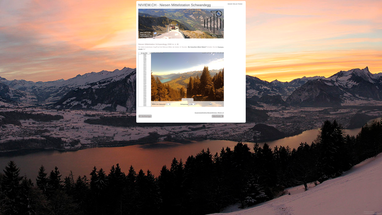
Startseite (230, 3)
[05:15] (144, 68)
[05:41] (144, 103)
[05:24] (144, 80)
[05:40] (144, 101)
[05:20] (144, 75)
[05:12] (144, 64)
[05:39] (144, 100)
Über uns (235, 3)
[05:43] (144, 105)
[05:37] (144, 97)
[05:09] (144, 60)
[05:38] (144, 99)
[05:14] (144, 67)
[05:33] (144, 92)
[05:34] (144, 93)
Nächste (217, 116)
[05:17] (144, 71)
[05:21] (144, 76)
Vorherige (146, 116)
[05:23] (144, 79)
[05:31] (144, 89)
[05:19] (144, 73)
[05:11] (144, 63)
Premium (240, 3)
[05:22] (144, 77)
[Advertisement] (235, 36)
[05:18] (144, 72)
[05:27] (144, 84)
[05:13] (144, 65)
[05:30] (144, 88)
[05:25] (144, 81)
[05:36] (144, 96)
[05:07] (144, 57)
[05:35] (144, 95)
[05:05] (144, 55)
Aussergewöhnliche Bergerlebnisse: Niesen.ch (209, 112)
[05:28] (144, 85)
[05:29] (144, 87)
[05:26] (144, 83)
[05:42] (144, 104)
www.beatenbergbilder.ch (373, 213)
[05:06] (144, 56)
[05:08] (144, 59)
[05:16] (144, 69)
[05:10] (144, 61)
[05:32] (144, 91)
